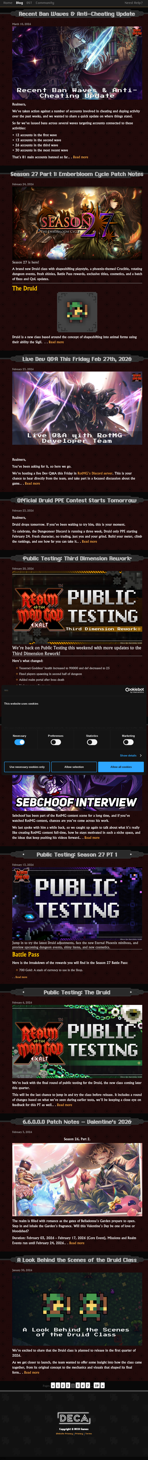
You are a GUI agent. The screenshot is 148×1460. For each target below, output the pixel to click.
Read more (80, 156)
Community (45, 3)
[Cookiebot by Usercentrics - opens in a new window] (128, 690)
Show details (128, 755)
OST (29, 3)
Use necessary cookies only (27, 766)
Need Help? (134, 3)
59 (97, 1385)
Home (8, 3)
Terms (88, 1434)
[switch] (56, 742)
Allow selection (74, 766)
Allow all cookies (121, 766)
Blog (19, 3)
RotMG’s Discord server (95, 472)
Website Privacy (64, 1434)
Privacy (79, 1434)
